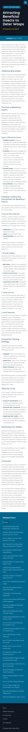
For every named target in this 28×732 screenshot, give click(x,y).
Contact (5, 719)
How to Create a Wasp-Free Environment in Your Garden (11, 686)
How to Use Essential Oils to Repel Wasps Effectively (13, 557)
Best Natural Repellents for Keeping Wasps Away (13, 692)
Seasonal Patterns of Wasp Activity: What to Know (13, 563)
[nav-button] (25, 2)
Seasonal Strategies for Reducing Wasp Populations (12, 671)
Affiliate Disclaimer (8, 711)
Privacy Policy (7, 715)
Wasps (6, 522)
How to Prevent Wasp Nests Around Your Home (13, 641)
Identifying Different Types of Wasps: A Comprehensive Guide (14, 659)
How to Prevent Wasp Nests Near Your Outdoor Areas (13, 624)
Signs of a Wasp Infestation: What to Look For (13, 677)
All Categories (7, 722)
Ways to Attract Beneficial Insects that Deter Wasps (13, 612)
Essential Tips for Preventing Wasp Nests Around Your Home (13, 533)
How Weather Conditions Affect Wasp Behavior (12, 551)
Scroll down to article (10, 29)
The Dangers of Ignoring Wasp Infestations (12, 594)
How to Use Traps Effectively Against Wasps (14, 583)
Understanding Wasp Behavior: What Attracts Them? (14, 618)
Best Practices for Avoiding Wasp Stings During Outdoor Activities (12, 545)
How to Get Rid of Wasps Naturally (13, 681)
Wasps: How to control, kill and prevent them (12, 647)
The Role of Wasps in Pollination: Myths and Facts (12, 577)
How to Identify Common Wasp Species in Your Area (12, 539)
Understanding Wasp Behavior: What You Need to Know (14, 630)
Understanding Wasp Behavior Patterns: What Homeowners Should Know (13, 570)
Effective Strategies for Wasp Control (14, 697)
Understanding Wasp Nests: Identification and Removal (11, 527)
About (4, 708)
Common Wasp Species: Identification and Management (14, 600)
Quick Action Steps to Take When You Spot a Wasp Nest (14, 665)
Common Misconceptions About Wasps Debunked (12, 588)
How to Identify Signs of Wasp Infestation (12, 635)
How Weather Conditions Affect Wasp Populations (12, 653)
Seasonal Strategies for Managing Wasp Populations (13, 606)
